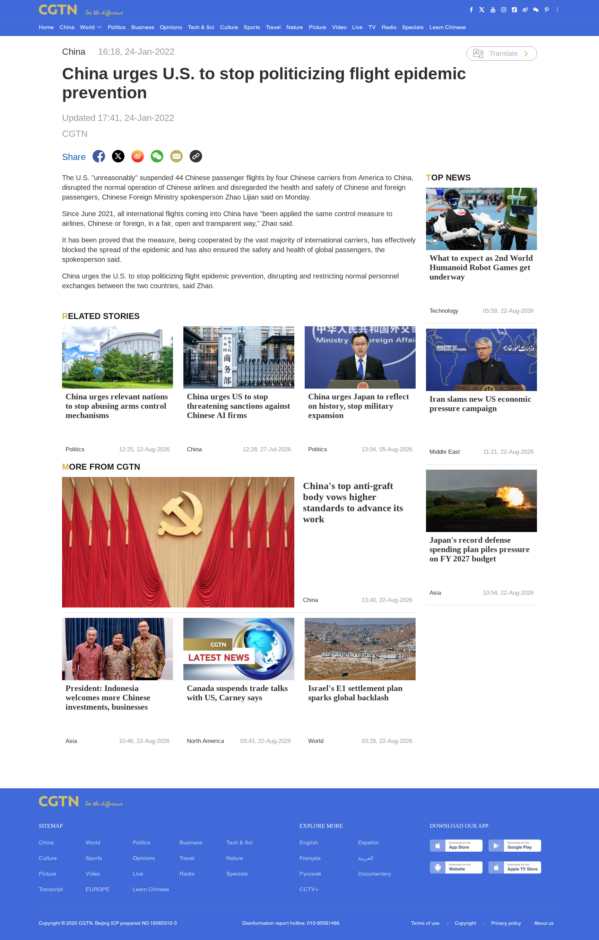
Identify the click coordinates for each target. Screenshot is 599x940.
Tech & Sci (201, 27)
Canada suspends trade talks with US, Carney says (237, 693)
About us (544, 923)
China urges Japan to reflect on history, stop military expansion (358, 406)
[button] (435, 241)
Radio (389, 27)
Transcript (51, 889)
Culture (229, 27)
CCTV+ (309, 889)
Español (368, 843)
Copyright (466, 923)
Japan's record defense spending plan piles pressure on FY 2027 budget (479, 549)
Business (142, 27)
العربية (365, 858)
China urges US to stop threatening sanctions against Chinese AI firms (238, 406)
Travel (273, 27)
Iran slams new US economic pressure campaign (480, 403)
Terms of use (426, 923)
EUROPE (98, 889)
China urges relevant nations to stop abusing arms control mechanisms (117, 406)
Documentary (374, 874)
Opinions (171, 27)
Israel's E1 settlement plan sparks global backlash (355, 693)
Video (339, 27)
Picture (317, 27)
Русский (310, 874)
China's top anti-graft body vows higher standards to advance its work (353, 502)
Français (310, 858)
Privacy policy (506, 923)
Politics (116, 27)
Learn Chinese (447, 27)
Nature (294, 27)
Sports (252, 27)
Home (46, 27)
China (67, 27)
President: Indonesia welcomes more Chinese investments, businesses (108, 697)
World (88, 27)
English (309, 843)
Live (357, 27)
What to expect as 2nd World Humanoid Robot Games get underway (481, 267)
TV (372, 27)
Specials (413, 27)
